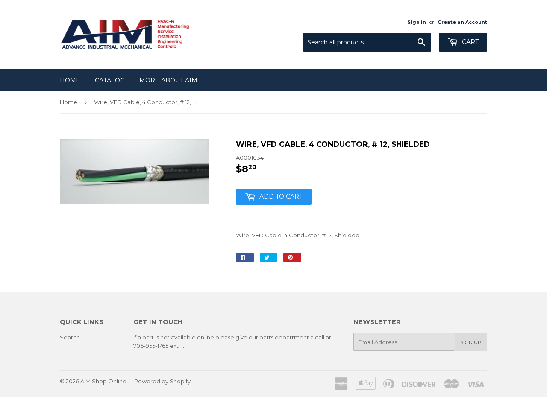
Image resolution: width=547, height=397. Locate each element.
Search (70, 337)
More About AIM (168, 80)
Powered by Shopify (162, 381)
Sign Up (471, 342)
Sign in (416, 22)
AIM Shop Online (103, 381)
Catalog (110, 80)
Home (70, 80)
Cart (469, 42)
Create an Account (462, 22)
